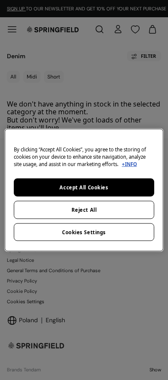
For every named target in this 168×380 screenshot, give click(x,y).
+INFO (129, 163)
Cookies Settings (84, 232)
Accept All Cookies (83, 187)
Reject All (84, 209)
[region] (84, 190)
